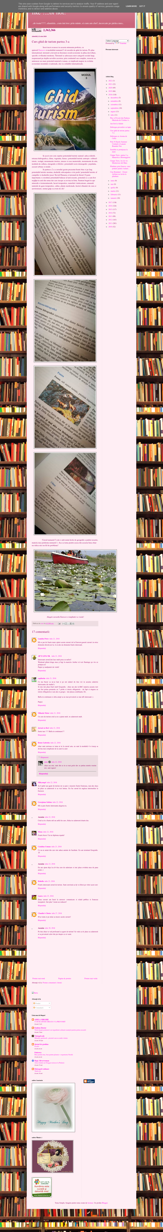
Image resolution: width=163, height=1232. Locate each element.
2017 (110, 202)
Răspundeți (42, 648)
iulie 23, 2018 (56, 846)
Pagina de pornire (64, 978)
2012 (110, 219)
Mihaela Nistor (43, 713)
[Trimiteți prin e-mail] (63, 623)
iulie (112, 115)
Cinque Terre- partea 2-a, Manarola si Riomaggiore (120, 156)
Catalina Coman (44, 846)
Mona (40, 831)
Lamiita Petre (43, 638)
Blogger (105, 1203)
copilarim (41, 678)
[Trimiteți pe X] (68, 623)
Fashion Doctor (40, 1027)
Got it (142, 6)
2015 (110, 209)
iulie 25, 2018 (48, 896)
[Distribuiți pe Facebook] (71, 623)
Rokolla (41, 881)
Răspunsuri (45, 757)
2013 (110, 216)
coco (46, 762)
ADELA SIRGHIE (42, 1019)
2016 (110, 206)
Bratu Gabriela (44, 742)
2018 (110, 94)
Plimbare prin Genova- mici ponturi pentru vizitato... (120, 167)
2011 (110, 223)
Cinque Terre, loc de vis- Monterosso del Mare (119, 161)
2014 (110, 213)
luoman (90, 1203)
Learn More (131, 6)
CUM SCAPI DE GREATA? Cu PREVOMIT (50, 1021)
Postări (37, 1003)
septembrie (115, 108)
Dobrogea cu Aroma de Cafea (118, 137)
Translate (123, 43)
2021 (110, 84)
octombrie (114, 104)
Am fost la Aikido (116, 123)
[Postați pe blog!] (66, 623)
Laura (40, 896)
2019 (110, 91)
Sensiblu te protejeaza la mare (119, 150)
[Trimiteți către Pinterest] (73, 623)
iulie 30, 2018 (50, 928)
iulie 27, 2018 (57, 913)
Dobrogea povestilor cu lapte (120, 127)
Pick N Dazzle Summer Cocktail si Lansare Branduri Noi (118, 144)
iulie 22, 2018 (55, 742)
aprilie (113, 187)
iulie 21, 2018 (54, 638)
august (113, 111)
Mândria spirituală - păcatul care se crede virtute (51, 1038)
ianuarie (114, 198)
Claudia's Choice (44, 913)
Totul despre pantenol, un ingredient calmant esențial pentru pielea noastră (60, 1030)
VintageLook (39, 1036)
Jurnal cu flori (43, 728)
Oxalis (37, 1046)
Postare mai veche (90, 978)
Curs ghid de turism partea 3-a (119, 131)
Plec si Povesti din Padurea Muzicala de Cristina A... (120, 119)
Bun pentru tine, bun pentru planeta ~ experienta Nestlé (54, 1054)
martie (113, 191)
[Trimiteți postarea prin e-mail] (59, 623)
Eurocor (42, 50)
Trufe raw (38, 1071)
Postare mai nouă (38, 978)
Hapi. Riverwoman (42, 1060)
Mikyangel (42, 782)
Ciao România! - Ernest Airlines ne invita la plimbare (118, 174)
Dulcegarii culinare (42, 1069)
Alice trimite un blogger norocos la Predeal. (50, 1063)
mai (112, 184)
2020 (110, 87)
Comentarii (39, 1007)
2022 (110, 80)
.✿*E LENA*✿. (44, 656)
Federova (38, 1052)
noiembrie (114, 101)
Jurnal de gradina (41, 1044)
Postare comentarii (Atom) (52, 982)
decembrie (115, 97)
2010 (110, 226)
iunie (113, 180)
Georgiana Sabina (45, 802)
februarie (114, 194)
